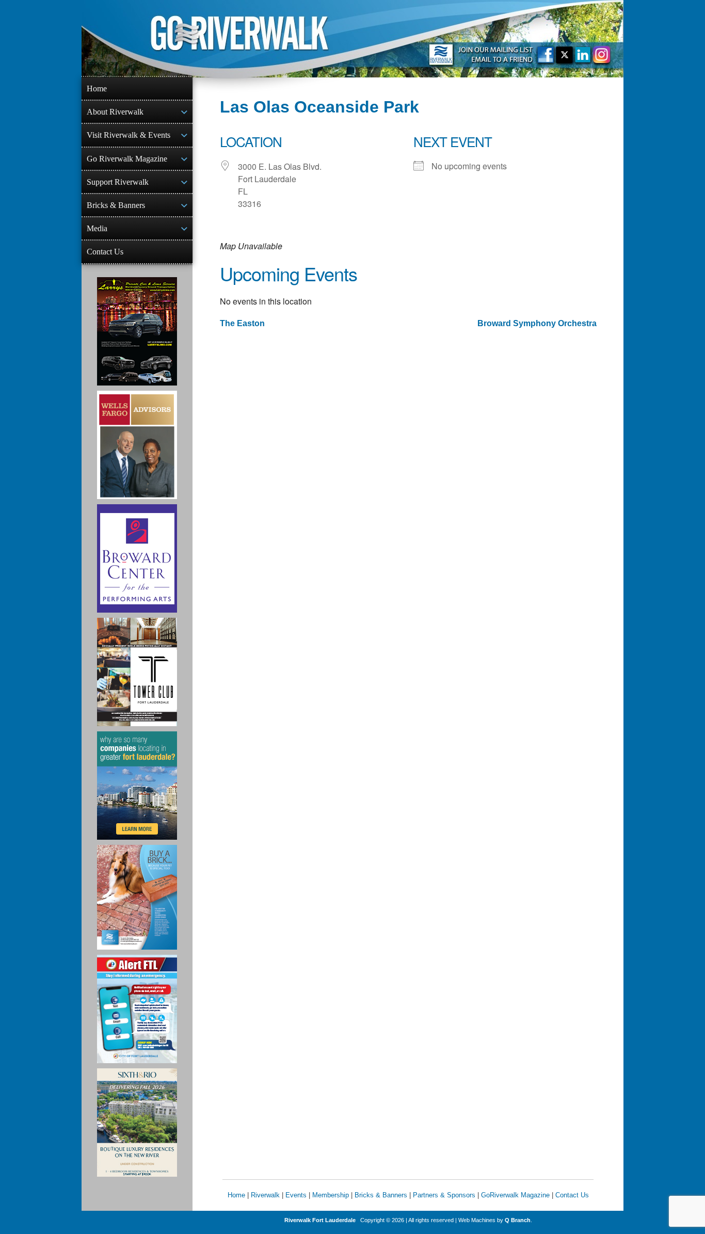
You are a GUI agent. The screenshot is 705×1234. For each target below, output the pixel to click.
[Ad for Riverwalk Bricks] (137, 897)
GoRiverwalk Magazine (515, 1195)
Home (97, 88)
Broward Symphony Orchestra (537, 323)
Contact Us (105, 251)
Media (97, 228)
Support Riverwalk (118, 182)
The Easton (242, 323)
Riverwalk (265, 1195)
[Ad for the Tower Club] (137, 672)
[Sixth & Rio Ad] (137, 1122)
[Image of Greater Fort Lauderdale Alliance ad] (137, 785)
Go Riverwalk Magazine (127, 158)
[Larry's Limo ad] (137, 331)
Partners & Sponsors (444, 1195)
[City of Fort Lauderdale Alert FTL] (137, 1009)
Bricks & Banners (116, 205)
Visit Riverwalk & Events (128, 135)
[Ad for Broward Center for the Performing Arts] (137, 558)
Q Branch (518, 1220)
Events (296, 1195)
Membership (330, 1195)
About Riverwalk (115, 111)
